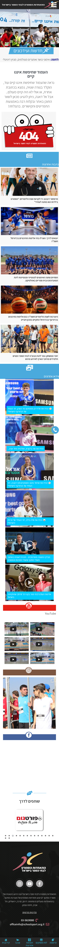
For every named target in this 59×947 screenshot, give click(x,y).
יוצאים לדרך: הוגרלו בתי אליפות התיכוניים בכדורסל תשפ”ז (34, 240)
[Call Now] (55, 430)
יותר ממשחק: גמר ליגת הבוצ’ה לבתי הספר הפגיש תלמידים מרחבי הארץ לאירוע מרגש (35, 358)
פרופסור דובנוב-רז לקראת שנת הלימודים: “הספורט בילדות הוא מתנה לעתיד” (34, 200)
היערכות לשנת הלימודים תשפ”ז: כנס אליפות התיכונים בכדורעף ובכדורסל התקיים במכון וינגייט (33, 318)
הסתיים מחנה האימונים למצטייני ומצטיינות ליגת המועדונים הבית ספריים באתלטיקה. (36, 279)
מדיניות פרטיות (29, 912)
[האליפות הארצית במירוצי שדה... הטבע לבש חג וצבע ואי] (29, 703)
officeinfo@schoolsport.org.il (27, 924)
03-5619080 (27, 920)
